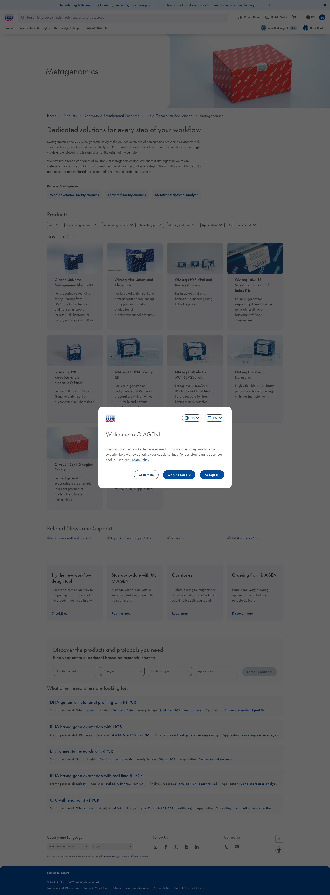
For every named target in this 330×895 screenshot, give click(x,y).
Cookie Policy (139, 460)
